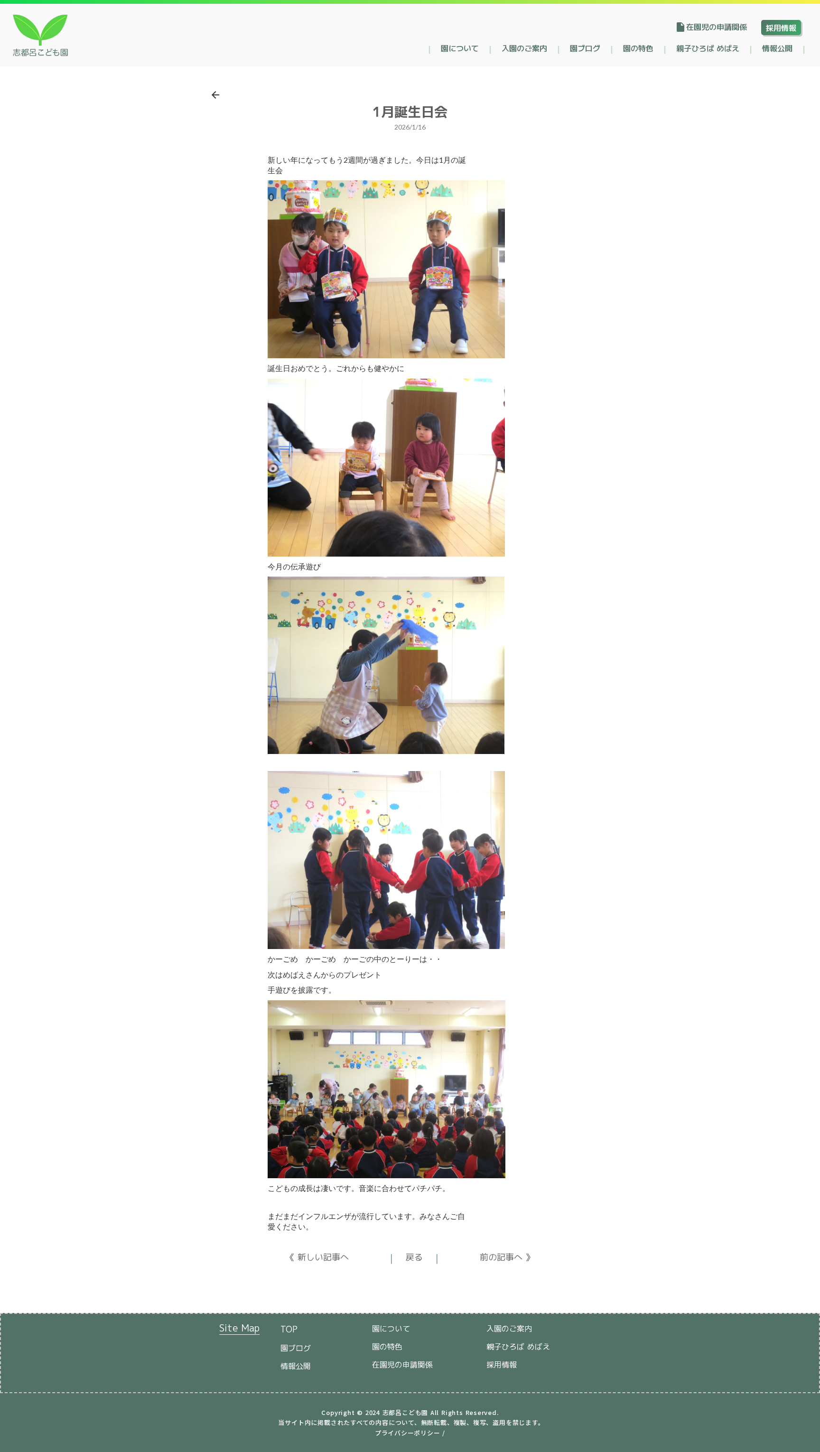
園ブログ (585, 48)
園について (460, 48)
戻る (414, 1257)
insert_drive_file (680, 27)
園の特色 (638, 48)
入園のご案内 (524, 48)
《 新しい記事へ (317, 1257)
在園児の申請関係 (716, 26)
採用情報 (781, 27)
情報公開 (777, 48)
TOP (289, 1329)
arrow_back (215, 95)
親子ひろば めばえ (707, 48)
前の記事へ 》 (507, 1257)
